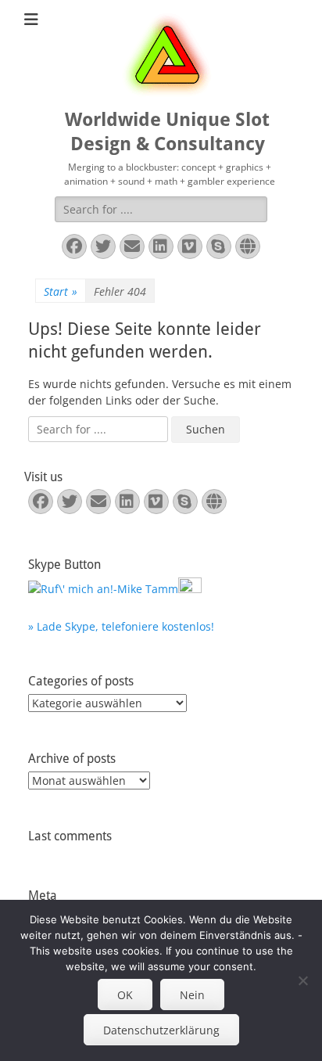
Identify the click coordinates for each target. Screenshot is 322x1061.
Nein (192, 994)
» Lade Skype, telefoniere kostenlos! (121, 626)
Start (60, 291)
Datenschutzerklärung (161, 1030)
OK (125, 994)
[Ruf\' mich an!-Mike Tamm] (103, 588)
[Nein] (302, 980)
